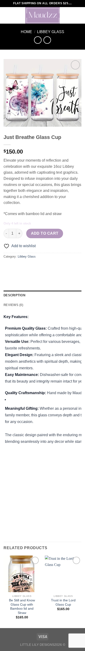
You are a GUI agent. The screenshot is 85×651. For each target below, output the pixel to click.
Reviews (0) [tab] (13, 305)
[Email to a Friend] (33, 267)
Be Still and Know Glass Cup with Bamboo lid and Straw (22, 607)
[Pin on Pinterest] (42, 267)
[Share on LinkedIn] (50, 267)
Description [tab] (14, 295)
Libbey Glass (50, 32)
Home (26, 32)
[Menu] (6, 15)
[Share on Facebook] (16, 267)
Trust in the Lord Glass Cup (63, 602)
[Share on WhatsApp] (8, 267)
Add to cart (45, 233)
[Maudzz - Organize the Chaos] (42, 15)
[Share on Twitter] (25, 267)
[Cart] (79, 15)
